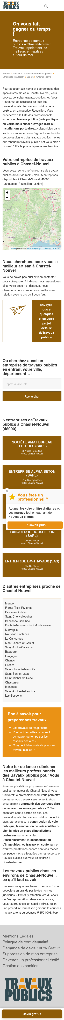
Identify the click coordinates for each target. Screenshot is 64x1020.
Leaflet (13, 248)
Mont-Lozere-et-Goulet (19, 642)
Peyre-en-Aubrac (16, 612)
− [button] (7, 197)
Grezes (10, 664)
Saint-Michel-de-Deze (19, 678)
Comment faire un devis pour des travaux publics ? (34, 747)
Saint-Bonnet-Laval (17, 673)
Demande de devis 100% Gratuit (31, 948)
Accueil (6, 73)
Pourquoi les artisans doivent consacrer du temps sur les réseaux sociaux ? (31, 736)
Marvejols (11, 629)
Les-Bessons (13, 695)
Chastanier (12, 682)
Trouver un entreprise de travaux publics (32, 73)
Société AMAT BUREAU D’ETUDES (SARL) (32, 443)
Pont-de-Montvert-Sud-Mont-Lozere (28, 625)
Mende (9, 603)
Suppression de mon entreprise (30, 953)
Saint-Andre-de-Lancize (20, 691)
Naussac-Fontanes (17, 634)
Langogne (11, 656)
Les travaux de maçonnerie (30, 727)
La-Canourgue (14, 638)
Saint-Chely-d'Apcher (18, 616)
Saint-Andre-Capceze (18, 647)
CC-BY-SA (56, 248)
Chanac (10, 660)
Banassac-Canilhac (17, 621)
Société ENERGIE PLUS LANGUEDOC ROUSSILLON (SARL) (32, 531)
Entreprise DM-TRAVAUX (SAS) (32, 560)
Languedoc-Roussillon (13, 76)
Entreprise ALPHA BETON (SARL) (32, 473)
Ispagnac (11, 686)
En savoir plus (35, 525)
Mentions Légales (18, 936)
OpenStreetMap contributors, (39, 248)
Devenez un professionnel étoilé (31, 959)
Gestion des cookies (20, 965)
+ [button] (7, 192)
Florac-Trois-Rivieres (18, 607)
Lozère (30, 76)
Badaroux (11, 651)
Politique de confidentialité (25, 942)
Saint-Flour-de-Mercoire (20, 669)
